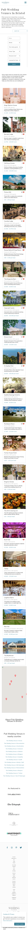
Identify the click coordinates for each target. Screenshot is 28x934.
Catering (14, 861)
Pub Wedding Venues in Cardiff (14, 759)
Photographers (14, 882)
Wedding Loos (14, 895)
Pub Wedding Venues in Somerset (14, 749)
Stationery (14, 885)
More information (7, 920)
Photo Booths (14, 881)
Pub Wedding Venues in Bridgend (14, 754)
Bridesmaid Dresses (14, 858)
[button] (10, 684)
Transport (14, 889)
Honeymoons (14, 873)
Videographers (14, 892)
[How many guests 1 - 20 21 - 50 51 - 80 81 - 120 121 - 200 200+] (14, 47)
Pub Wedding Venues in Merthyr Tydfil (14, 762)
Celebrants (14, 862)
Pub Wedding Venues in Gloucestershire (14, 743)
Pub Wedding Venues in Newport (14, 770)
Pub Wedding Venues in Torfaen (14, 773)
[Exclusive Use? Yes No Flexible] (14, 55)
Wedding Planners (14, 897)
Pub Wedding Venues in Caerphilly (14, 757)
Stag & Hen (14, 884)
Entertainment (14, 866)
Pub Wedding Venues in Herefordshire (14, 746)
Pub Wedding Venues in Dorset (14, 740)
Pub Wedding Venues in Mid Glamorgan (14, 765)
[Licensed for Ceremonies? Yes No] (14, 60)
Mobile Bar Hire (14, 877)
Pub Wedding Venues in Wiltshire (14, 751)
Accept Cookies (19, 924)
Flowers (14, 869)
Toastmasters (14, 887)
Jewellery (14, 874)
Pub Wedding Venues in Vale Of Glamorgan (14, 776)
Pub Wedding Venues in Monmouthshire (14, 768)
